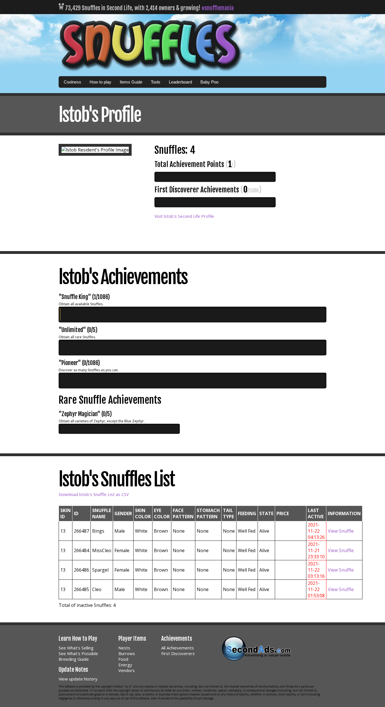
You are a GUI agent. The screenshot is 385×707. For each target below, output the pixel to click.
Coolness (72, 82)
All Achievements (177, 648)
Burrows (126, 653)
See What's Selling (76, 648)
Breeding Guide (74, 659)
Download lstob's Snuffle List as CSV (94, 494)
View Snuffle (341, 531)
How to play (100, 82)
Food (123, 659)
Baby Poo (209, 82)
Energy (125, 665)
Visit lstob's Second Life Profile (184, 216)
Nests (124, 648)
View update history (78, 679)
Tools (155, 82)
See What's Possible (78, 653)
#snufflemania (218, 8)
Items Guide (131, 82)
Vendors (126, 670)
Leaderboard (180, 82)
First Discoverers (178, 653)
